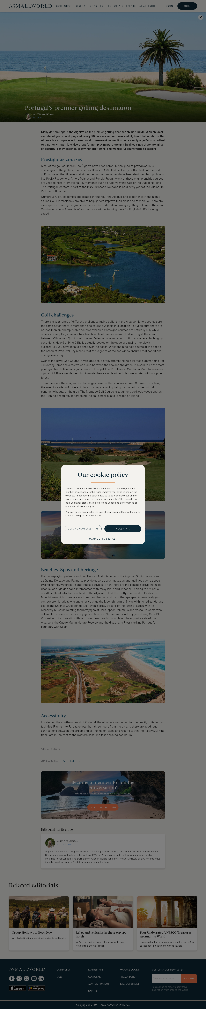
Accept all (123, 528)
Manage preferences (103, 538)
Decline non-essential (83, 528)
